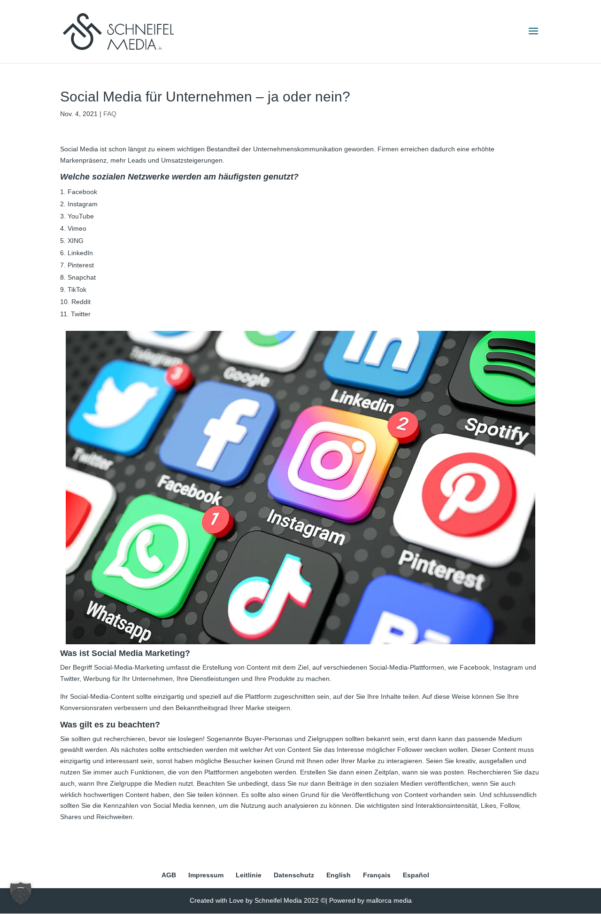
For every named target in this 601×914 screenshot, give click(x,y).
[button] (20, 893)
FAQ (109, 113)
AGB (169, 875)
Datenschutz (294, 875)
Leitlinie (249, 875)
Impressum (205, 875)
